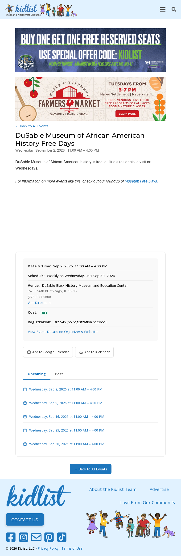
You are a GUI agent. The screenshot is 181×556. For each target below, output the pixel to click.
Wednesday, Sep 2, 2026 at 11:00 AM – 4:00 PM (65, 389)
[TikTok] (62, 537)
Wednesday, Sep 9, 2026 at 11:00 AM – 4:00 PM (65, 403)
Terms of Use (72, 548)
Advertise (159, 489)
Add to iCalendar (97, 352)
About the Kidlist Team (112, 489)
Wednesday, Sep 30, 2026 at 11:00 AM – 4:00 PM (66, 444)
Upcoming (37, 373)
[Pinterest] (49, 537)
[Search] (174, 9)
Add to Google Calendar (50, 352)
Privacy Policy (48, 548)
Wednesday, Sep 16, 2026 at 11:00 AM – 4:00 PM (66, 416)
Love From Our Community (147, 502)
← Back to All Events (32, 126)
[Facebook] (11, 537)
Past (59, 373)
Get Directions (39, 302)
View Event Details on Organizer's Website (63, 331)
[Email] (36, 537)
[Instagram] (23, 537)
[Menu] (162, 9)
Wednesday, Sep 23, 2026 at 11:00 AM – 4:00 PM (66, 430)
